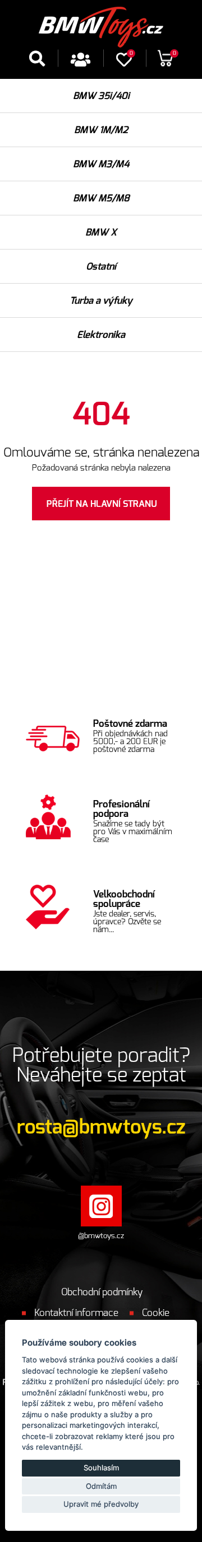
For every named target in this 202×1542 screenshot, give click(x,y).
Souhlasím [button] (101, 1467)
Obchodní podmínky (102, 1292)
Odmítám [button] (101, 1486)
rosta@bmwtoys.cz (101, 1127)
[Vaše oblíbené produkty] (124, 63)
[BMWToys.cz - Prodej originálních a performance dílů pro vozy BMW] (101, 24)
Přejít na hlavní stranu (102, 504)
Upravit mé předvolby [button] (101, 1503)
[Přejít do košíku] (165, 62)
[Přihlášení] (80, 63)
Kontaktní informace (76, 1313)
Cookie (155, 1313)
